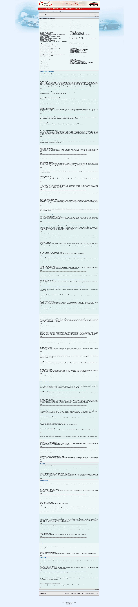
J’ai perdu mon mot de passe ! (44, 27)
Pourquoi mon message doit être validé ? (46, 55)
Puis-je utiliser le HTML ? (44, 61)
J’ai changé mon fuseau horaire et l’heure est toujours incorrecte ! (50, 36)
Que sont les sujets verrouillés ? (45, 67)
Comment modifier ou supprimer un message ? (47, 45)
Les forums (71, 8)
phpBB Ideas (92, 567)
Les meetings (50, 8)
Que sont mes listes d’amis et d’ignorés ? (76, 37)
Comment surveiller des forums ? (75, 51)
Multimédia (66, 8)
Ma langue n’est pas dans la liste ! (45, 37)
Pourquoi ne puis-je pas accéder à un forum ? (47, 50)
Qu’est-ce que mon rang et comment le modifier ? (47, 40)
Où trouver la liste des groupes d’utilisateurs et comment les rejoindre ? (81, 24)
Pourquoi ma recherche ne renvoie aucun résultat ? (77, 43)
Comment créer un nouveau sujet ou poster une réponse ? (49, 44)
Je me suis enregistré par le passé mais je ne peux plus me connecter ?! (51, 26)
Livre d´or (82, 8)
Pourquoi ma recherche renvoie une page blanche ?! (78, 44)
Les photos (61, 8)
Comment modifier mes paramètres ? (45, 33)
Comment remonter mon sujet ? (45, 56)
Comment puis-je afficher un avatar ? (45, 39)
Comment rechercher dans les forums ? (76, 42)
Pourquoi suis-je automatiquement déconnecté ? (47, 28)
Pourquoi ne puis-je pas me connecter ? (46, 25)
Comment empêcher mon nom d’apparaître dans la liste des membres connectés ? (53, 34)
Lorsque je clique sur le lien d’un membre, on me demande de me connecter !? (53, 41)
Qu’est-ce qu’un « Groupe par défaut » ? (76, 27)
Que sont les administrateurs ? (74, 21)
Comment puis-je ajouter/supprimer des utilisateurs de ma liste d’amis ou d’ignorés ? (83, 38)
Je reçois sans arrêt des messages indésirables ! (77, 33)
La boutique (76, 8)
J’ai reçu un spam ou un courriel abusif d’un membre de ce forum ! (80, 34)
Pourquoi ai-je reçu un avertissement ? (46, 52)
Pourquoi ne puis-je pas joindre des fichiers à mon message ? (49, 51)
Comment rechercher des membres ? (75, 45)
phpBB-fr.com (70, 603)
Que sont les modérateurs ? (74, 22)
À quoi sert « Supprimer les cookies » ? (46, 29)
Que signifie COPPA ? (43, 22)
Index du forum (44, 11)
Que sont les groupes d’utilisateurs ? (75, 23)
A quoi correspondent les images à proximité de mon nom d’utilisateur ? (51, 38)
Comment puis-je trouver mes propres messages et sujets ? (79, 46)
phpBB (48, 179)
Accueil (42, 8)
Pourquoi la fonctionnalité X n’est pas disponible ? (77, 61)
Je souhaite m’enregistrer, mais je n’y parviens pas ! (48, 23)
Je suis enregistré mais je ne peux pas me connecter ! (48, 24)
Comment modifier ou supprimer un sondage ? (47, 49)
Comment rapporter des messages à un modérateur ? (48, 53)
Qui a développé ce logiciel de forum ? (76, 60)
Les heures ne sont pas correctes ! (45, 35)
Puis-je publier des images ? (44, 63)
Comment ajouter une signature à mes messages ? (48, 46)
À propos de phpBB (74, 561)
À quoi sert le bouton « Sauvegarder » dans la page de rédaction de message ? (52, 54)
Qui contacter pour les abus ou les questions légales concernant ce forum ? (81, 62)
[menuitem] (46, 15)
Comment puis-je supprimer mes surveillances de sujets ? (79, 52)
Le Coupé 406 (55, 8)
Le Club (45, 8)
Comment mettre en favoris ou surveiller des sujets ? (78, 50)
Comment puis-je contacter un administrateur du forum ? (78, 63)
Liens (80, 8)
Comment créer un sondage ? (44, 47)
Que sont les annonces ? (44, 65)
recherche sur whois (47, 574)
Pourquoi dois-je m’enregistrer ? (45, 21)
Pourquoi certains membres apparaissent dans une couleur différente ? (81, 26)
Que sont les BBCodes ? (44, 60)
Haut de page (97, 16)
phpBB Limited (67, 560)
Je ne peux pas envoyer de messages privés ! (77, 32)
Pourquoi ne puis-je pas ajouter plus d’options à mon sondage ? (50, 48)
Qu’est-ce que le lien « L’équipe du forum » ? (77, 28)
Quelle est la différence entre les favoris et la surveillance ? (79, 49)
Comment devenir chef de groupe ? (75, 25)
